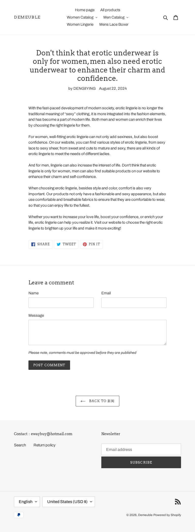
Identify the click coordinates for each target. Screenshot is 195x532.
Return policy (45, 445)
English (25, 501)
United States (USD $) (67, 501)
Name (33, 293)
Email (106, 293)
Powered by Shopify (167, 515)
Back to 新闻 (101, 401)
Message (36, 315)
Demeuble (27, 17)
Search (20, 445)
